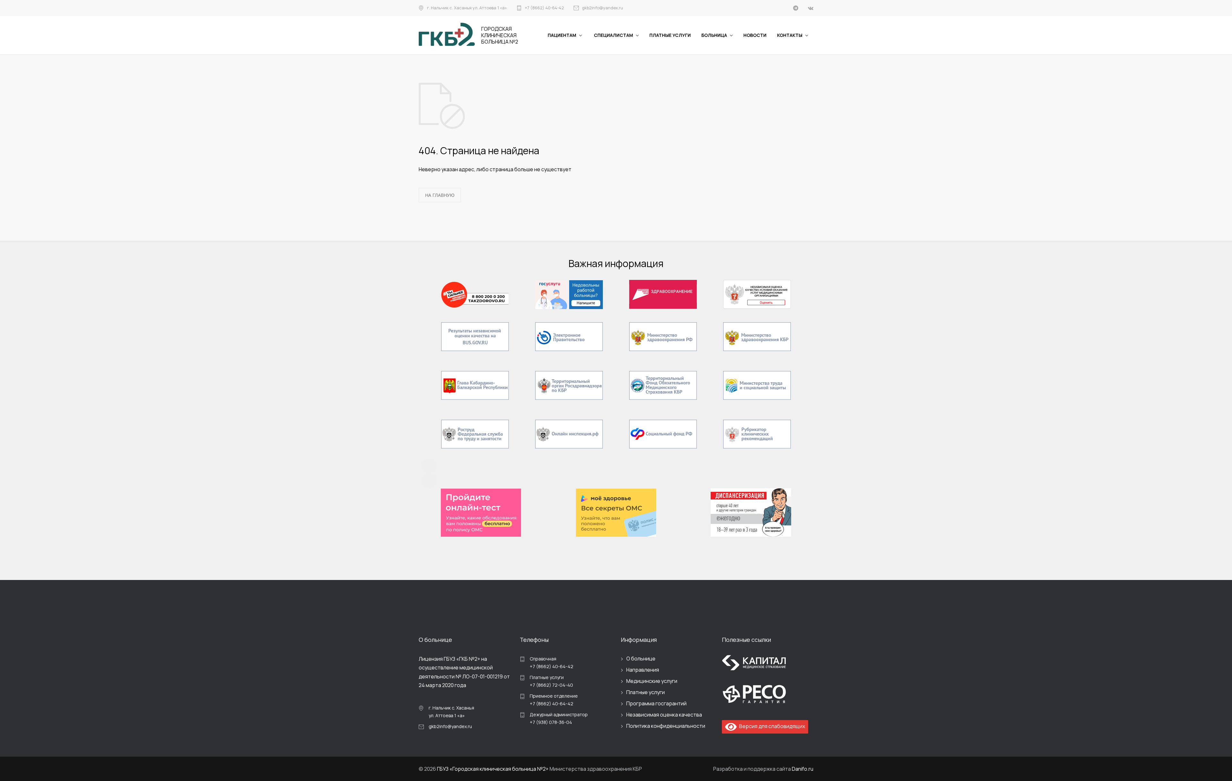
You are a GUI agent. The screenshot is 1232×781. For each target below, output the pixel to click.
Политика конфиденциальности (665, 725)
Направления (642, 669)
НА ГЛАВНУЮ (440, 195)
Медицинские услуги (651, 680)
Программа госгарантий (656, 703)
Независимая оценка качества (664, 714)
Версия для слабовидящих (771, 726)
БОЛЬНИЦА (714, 35)
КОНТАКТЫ (789, 35)
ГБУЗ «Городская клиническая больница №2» (493, 768)
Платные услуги (645, 692)
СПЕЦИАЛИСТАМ (613, 35)
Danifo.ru (802, 768)
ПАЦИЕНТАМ (562, 35)
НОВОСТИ (754, 35)
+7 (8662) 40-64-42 (544, 8)
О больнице (640, 658)
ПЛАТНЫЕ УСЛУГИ (670, 35)
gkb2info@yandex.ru (602, 8)
